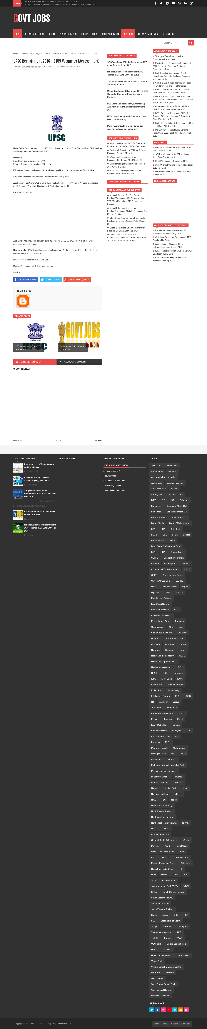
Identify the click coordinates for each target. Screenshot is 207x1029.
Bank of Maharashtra (179, 523)
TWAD (179, 938)
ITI (152, 702)
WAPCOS (155, 972)
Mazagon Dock (158, 753)
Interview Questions (35, 33)
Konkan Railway (159, 730)
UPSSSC (166, 949)
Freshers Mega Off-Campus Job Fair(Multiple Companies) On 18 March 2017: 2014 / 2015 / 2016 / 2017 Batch (127, 237)
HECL (182, 656)
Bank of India (157, 523)
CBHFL (154, 558)
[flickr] (173, 3)
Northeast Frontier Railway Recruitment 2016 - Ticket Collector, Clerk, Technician (59, 4)
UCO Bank (156, 944)
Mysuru (178, 782)
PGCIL (167, 846)
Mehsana (171, 759)
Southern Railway (159, 915)
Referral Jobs (168, 33)
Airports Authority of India (163, 477)
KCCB (181, 713)
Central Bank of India (174, 558)
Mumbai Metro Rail (160, 782)
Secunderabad (168, 880)
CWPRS (179, 581)
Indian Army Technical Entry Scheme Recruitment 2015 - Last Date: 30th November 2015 (173, 133)
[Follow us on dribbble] (163, 1010)
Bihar (172, 540)
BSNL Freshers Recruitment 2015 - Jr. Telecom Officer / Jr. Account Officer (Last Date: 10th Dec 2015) (171, 116)
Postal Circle (182, 846)
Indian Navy (173, 690)
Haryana (169, 650)
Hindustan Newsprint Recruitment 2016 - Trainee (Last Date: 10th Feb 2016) (40, 528)
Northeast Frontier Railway (164, 823)
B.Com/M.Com (176, 494)
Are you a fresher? (112, 471)
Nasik (184, 788)
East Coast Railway (160, 604)
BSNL (154, 552)
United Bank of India (176, 944)
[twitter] (161, 3)
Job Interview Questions (114, 490)
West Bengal (157, 978)
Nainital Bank (170, 788)
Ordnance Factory (160, 834)
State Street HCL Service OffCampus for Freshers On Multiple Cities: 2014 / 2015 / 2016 (126, 221)
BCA (163, 529)
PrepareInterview (60, 1024)
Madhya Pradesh (159, 748)
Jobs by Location (89, 33)
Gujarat (154, 638)
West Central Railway (161, 990)
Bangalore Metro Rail (177, 506)
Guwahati (169, 644)
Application (18, 272)
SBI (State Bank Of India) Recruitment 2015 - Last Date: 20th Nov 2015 (40, 493)
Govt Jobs (31, 18)
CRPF (154, 575)
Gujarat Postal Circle (174, 638)
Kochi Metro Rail (159, 725)
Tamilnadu (167, 926)
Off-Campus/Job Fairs (147, 33)
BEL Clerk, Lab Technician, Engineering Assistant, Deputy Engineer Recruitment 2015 (126, 107)
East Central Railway (161, 598)
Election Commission (161, 615)
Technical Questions (112, 485)
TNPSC (154, 938)
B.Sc (164, 500)
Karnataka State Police (162, 713)
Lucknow (155, 742)
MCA (183, 753)
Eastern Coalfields (160, 609)
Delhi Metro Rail (169, 586)
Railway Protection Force (163, 863)
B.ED (153, 500)
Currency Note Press (172, 575)
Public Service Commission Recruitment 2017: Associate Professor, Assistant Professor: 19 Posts (172, 66)
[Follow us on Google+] (169, 1010)
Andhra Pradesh (175, 483)
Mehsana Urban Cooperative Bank (167, 765)
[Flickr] (186, 1010)
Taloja (154, 926)
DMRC (168, 592)
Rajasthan (185, 863)
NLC (164, 800)
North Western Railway (162, 817)
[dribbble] (179, 3)
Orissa (186, 840)
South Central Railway (173, 892)
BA (172, 500)
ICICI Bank (166, 679)
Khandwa (167, 719)
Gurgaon (155, 644)
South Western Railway (162, 909)
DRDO (179, 592)
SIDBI (186, 886)
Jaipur (176, 702)
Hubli (164, 673)
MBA (173, 753)
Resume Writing (110, 476)
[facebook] (155, 3)
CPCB (187, 569)
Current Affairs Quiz (160, 581)
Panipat (155, 846)
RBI (180, 869)
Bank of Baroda (158, 517)
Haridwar (155, 650)
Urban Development (160, 955)
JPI (69, 1024)
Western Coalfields (160, 995)
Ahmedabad (157, 471)
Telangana (183, 926)
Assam (174, 488)
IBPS (153, 679)
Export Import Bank (160, 621)
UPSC (79, 66)
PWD (153, 857)
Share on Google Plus (79, 279)
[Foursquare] (174, 1010)
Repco (164, 874)
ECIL (176, 609)
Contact (174, 1024)
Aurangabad (157, 494)
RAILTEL (166, 857)
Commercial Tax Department (165, 569)
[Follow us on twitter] (151, 1010)
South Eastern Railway (162, 897)
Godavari (181, 632)
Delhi (153, 586)
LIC (177, 736)
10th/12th (155, 465)
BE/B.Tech (175, 529)
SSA (186, 915)
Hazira (182, 650)
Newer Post (18, 440)
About (165, 1024)
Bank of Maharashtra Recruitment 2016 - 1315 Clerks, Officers (51, 1)
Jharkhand (156, 707)
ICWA (179, 679)
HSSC (154, 673)
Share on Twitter (53, 279)
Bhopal (186, 535)
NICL (153, 800)
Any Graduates (62, 66)
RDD (153, 874)
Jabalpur (163, 702)
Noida (174, 800)
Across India (50, 66)
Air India (172, 471)
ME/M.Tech (156, 759)
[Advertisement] (138, 18)
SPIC (176, 915)
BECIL (154, 535)
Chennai (185, 563)
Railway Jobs (181, 857)
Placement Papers (68, 33)
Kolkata (176, 725)
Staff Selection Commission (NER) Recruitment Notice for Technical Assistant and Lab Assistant (171, 76)
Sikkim (154, 892)
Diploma (155, 592)
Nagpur (154, 788)
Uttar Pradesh (182, 955)
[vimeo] (167, 3)
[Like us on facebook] (157, 1010)
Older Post (97, 440)
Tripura (167, 938)
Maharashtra (179, 748)
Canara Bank (176, 552)
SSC (153, 921)
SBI (185, 874)
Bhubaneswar (157, 540)
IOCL (177, 696)
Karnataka (172, 707)
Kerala (154, 719)
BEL (165, 535)
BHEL (175, 535)
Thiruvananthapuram (161, 932)
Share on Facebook (28, 279)
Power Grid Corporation (162, 851)
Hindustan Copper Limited (163, 661)
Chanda (155, 563)
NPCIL (185, 823)
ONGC (166, 828)
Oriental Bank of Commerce (164, 840)
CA (163, 552)
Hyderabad (178, 673)
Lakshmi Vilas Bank (160, 736)
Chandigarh (169, 563)
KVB (189, 730)
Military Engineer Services (163, 771)
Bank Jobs (156, 511)
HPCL (179, 667)
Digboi (185, 586)
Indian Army (157, 690)
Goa (181, 627)
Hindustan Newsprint (161, 667)
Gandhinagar (157, 627)
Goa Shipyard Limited (161, 632)
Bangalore (156, 506)
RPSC (176, 874)
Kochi (180, 719)
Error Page (185, 1024)
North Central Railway (161, 805)
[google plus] (192, 3)
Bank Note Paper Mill (177, 511)
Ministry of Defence (160, 777)
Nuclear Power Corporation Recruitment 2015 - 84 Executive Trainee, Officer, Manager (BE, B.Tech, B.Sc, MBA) (173, 99)
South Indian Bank (160, 903)
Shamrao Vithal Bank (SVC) (164, 886)
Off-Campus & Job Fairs (114, 481)
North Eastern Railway (162, 811)
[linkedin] (185, 3)
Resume (52, 33)
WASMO (170, 972)
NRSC (154, 828)
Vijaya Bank (156, 961)
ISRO (188, 696)
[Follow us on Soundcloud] (180, 1010)
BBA (153, 529)
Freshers (72, 66)
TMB (179, 932)
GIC (171, 627)
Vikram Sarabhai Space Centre (166, 967)
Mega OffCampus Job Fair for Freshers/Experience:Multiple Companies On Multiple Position (127, 211)
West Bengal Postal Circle (163, 984)
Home (17, 33)
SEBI (153, 880)
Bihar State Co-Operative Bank (166, 546)
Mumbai (179, 777)
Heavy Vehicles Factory (162, 656)
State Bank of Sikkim (171, 921)
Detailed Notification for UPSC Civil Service (32, 260)
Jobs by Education (110, 33)
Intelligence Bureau (160, 696)
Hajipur (183, 644)
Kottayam (176, 730)
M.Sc (167, 742)
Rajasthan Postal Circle (162, 869)
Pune (181, 851)
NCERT (178, 794)
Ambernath (156, 483)
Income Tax (156, 684)
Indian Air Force (175, 684)
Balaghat (184, 500)
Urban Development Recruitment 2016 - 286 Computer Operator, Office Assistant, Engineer (127, 94)
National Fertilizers (160, 794)
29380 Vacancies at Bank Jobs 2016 (171, 161)
